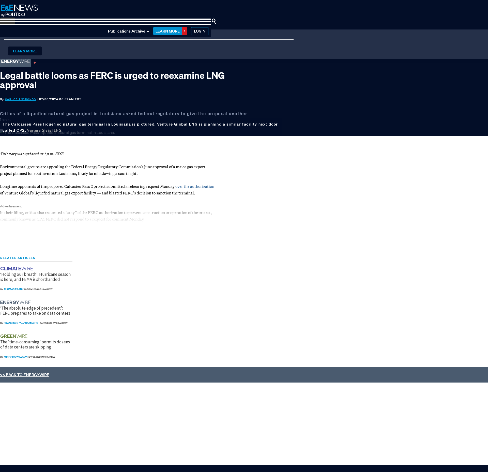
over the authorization (194, 186)
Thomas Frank (14, 289)
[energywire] (16, 302)
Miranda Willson (15, 356)
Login (199, 31)
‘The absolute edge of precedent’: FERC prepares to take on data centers (35, 310)
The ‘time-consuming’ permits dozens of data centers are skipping (35, 344)
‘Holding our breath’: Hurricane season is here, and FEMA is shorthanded (35, 276)
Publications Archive (126, 31)
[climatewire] (17, 268)
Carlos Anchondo (20, 99)
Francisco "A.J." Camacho (21, 323)
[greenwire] (14, 336)
